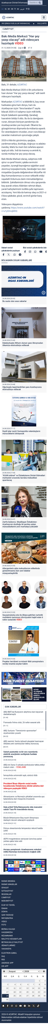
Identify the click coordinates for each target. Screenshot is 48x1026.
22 (39, 992)
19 (20, 992)
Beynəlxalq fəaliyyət (12, 942)
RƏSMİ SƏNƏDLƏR (9, 884)
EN (9, 9)
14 (33, 988)
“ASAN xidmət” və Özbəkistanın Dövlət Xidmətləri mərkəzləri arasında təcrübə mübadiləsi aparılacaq (23, 477)
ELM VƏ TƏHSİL (8, 905)
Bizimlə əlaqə (8, 929)
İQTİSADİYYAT (7, 891)
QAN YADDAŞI (7, 915)
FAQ (3, 956)
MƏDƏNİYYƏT (7, 901)
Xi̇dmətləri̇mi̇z (8, 945)
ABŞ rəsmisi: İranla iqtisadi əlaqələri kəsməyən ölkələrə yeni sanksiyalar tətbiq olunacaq (23, 742)
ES (18, 9)
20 (27, 992)
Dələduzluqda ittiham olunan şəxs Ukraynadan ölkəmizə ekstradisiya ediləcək (22, 344)
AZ (2, 9)
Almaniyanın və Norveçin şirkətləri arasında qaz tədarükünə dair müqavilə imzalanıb (24, 797)
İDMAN (4, 908)
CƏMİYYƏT (8, 29)
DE (12, 9)
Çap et (21, 48)
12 (20, 988)
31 (7, 999)
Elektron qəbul (9, 953)
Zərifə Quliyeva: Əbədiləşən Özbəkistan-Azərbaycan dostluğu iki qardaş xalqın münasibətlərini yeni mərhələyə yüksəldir (20, 524)
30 (45, 996)
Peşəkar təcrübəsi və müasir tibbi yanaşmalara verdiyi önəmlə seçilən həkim (23, 662)
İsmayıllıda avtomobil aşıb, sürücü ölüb (20, 775)
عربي (22, 9)
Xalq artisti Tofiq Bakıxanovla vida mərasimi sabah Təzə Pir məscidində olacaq (22, 808)
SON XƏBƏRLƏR (13, 706)
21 (33, 992)
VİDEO (4, 921)
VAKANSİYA (6, 949)
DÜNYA (4, 911)
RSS (3, 959)
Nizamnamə (7, 936)
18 (15, 992)
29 (39, 996)
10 (7, 988)
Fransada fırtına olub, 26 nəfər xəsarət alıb (21, 722)
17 (7, 992)
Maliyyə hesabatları (11, 939)
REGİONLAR (6, 894)
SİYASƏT (5, 888)
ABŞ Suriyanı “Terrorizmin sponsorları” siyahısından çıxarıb (20, 731)
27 (27, 996)
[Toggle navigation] (43, 17)
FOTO (3, 925)
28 (33, 996)
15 (39, 988)
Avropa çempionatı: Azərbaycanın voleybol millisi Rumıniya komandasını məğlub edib (22, 850)
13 (27, 988)
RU (6, 9)
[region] (25, 791)
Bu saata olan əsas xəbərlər (14, 301)
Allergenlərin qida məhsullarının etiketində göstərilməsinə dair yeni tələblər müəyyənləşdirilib (21, 570)
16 (45, 988)
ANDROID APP (7, 963)
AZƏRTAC (22, 84)
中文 (28, 9)
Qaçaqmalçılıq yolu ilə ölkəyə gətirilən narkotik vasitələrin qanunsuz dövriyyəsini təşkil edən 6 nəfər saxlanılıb (22, 617)
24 (7, 996)
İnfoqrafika (7, 918)
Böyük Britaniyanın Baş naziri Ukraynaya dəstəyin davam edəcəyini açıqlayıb (21, 819)
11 (15, 988)
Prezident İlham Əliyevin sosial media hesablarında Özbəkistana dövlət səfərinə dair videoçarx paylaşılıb (23, 785)
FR (15, 9)
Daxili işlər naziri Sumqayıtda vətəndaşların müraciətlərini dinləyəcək (21, 432)
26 (20, 996)
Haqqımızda (7, 932)
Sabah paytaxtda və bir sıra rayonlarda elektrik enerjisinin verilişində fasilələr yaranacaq (20, 754)
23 (45, 992)
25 (15, 996)
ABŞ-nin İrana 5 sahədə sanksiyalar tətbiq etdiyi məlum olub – (24, 766)
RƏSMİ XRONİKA (8, 881)
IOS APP (4, 966)
